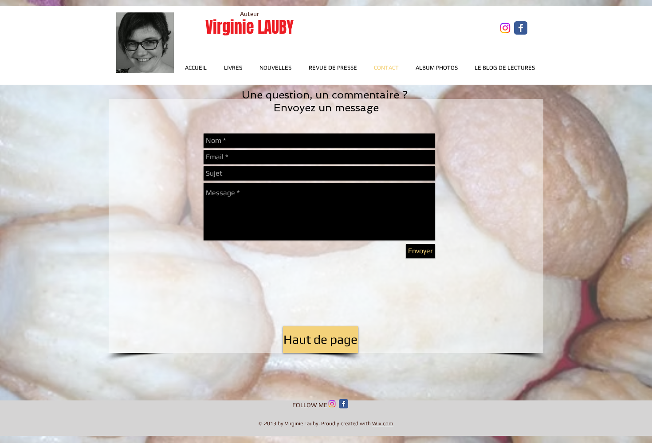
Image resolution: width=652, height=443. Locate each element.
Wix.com (382, 423)
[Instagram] (505, 28)
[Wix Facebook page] (520, 28)
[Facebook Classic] (343, 403)
